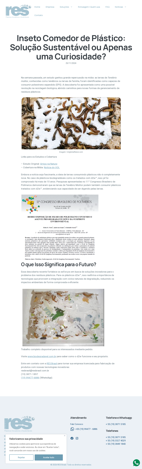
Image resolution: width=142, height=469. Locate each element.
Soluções (64, 6)
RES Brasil (52, 363)
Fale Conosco (76, 424)
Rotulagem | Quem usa (89, 6)
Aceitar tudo (48, 457)
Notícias (119, 6)
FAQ (107, 6)
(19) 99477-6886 (30, 377)
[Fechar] (64, 435)
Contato (38, 15)
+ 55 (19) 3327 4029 (116, 440)
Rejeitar (21, 457)
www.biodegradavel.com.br (42, 356)
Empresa (50, 6)
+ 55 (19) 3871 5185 (116, 424)
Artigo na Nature (48, 163)
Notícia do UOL (52, 167)
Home (37, 6)
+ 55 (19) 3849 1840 (116, 444)
